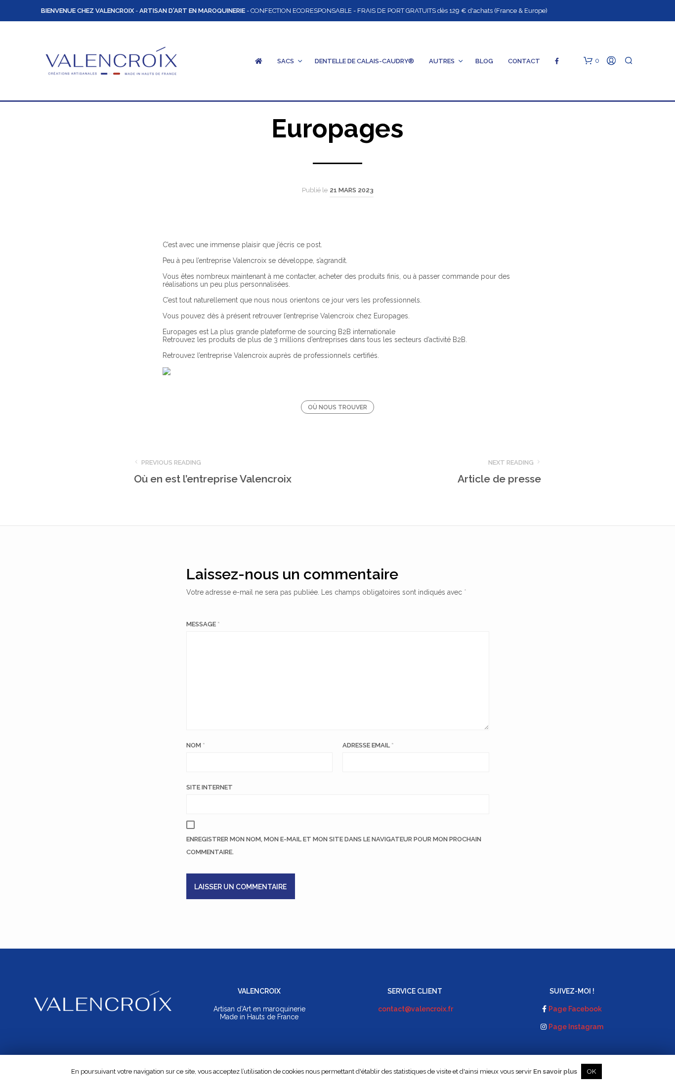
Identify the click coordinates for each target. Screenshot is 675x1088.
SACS (285, 61)
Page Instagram (575, 1027)
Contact (524, 61)
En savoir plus (555, 1071)
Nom (195, 745)
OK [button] (591, 1071)
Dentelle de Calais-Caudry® (364, 61)
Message (203, 624)
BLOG (484, 61)
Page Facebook (575, 1009)
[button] (591, 61)
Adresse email (368, 745)
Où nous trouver (337, 407)
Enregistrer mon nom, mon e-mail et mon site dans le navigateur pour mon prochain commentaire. (333, 845)
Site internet (209, 787)
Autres (442, 61)
